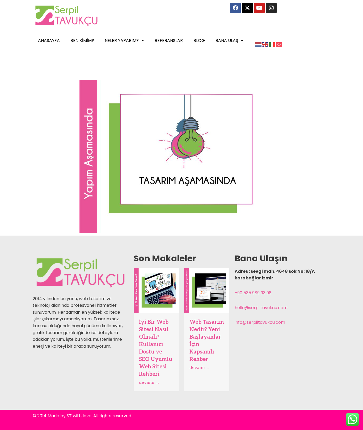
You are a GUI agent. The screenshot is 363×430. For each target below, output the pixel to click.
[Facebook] (235, 8)
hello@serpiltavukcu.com (261, 308)
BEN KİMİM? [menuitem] (82, 40)
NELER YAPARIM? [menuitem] (122, 40)
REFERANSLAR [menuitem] (169, 40)
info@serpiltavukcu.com (260, 322)
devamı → (149, 382)
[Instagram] (271, 8)
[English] (265, 44)
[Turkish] (279, 44)
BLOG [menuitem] (199, 40)
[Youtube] (259, 8)
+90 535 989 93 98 (253, 293)
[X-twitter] (247, 8)
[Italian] (272, 44)
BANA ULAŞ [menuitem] (227, 40)
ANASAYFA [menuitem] (49, 40)
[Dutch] (258, 44)
